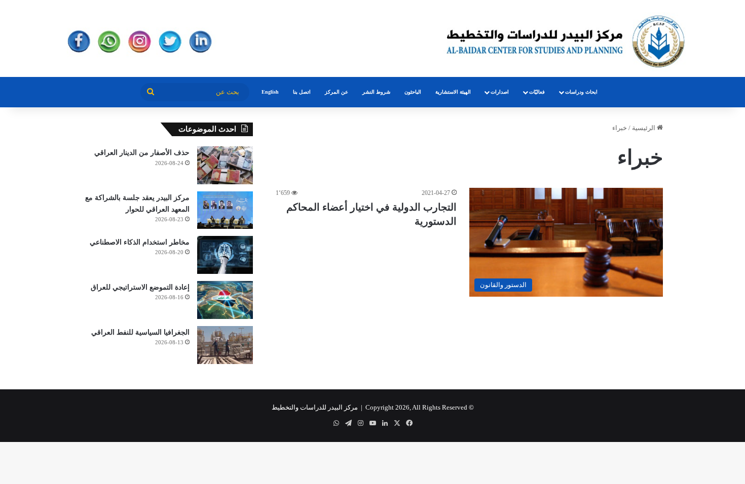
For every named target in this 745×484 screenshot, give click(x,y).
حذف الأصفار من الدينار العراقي (142, 152)
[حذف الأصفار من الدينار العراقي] (225, 165)
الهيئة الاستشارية (453, 92)
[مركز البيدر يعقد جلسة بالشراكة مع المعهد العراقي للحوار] (225, 210)
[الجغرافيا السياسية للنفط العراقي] (225, 345)
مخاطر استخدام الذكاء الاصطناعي (140, 242)
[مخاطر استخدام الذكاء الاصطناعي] (225, 255)
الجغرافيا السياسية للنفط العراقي (140, 332)
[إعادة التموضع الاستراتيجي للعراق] (225, 300)
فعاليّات (537, 92)
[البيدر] (372, 38)
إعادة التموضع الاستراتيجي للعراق (140, 287)
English (270, 92)
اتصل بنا (302, 92)
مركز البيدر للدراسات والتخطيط (315, 407)
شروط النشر (376, 92)
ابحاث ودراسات (581, 92)
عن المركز (336, 92)
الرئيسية (644, 128)
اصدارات (500, 92)
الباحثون (412, 92)
